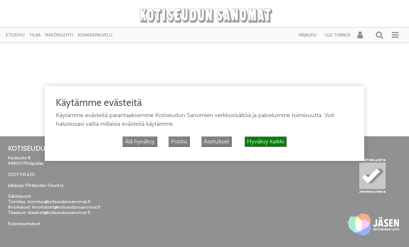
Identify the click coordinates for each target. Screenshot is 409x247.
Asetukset (216, 141)
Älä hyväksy (140, 141)
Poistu (179, 141)
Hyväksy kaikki (265, 141)
